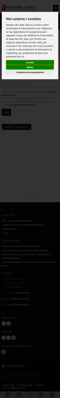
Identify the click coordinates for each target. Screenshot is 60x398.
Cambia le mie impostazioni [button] (30, 72)
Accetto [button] (30, 62)
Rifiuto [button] (30, 67)
